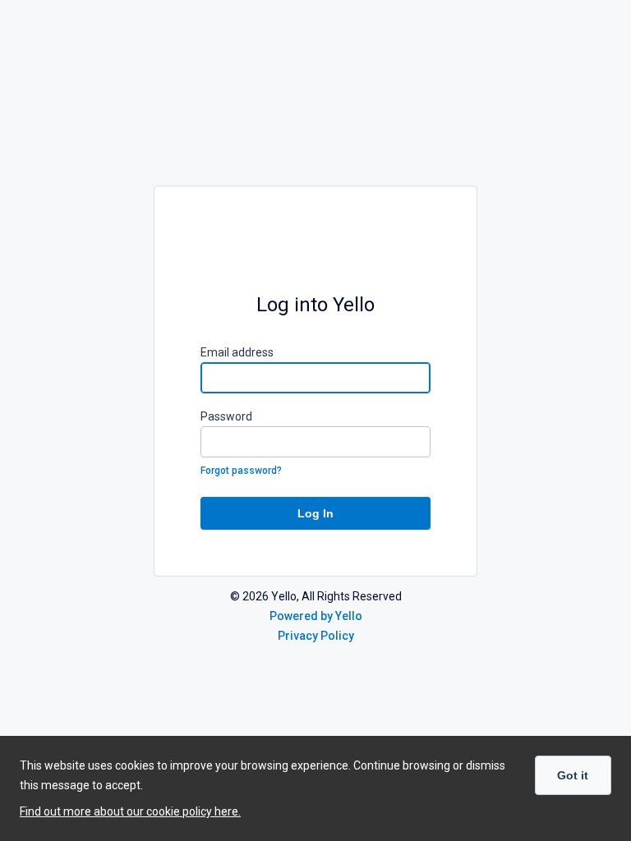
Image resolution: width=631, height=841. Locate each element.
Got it (572, 775)
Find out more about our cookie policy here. (130, 811)
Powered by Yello (315, 616)
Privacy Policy (316, 635)
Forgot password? (241, 470)
